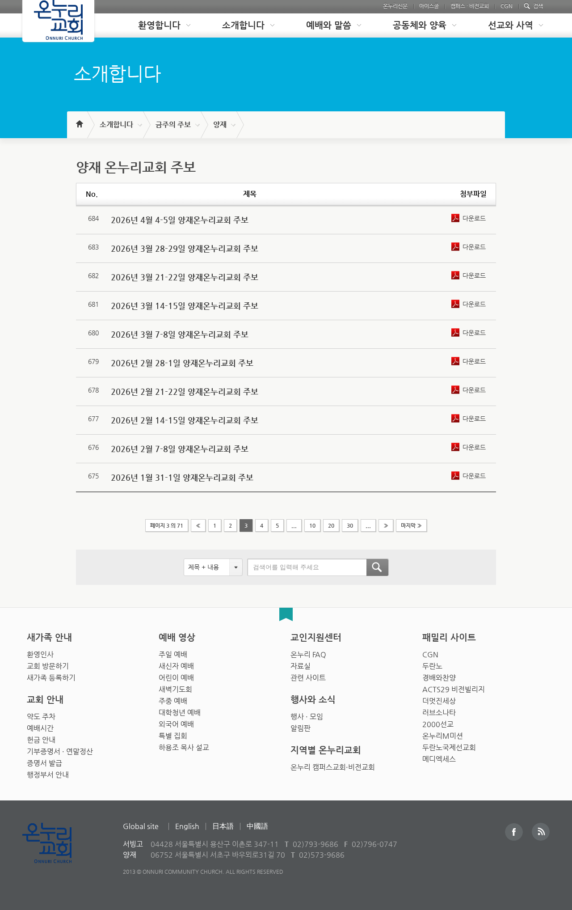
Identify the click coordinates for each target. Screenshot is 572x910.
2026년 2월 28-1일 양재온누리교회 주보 (182, 363)
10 (312, 525)
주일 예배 (173, 654)
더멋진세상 (439, 701)
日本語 (223, 826)
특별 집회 (173, 736)
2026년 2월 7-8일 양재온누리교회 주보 (179, 448)
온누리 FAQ (308, 654)
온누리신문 (395, 6)
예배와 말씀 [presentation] (328, 25)
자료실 (300, 666)
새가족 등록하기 (51, 677)
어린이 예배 (176, 677)
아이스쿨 (429, 6)
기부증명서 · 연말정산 (60, 751)
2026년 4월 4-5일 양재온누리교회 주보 (179, 219)
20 (331, 525)
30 (350, 525)
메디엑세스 (439, 759)
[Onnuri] (58, 21)
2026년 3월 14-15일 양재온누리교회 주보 (184, 305)
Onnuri (57, 852)
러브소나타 (439, 712)
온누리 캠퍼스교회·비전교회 (332, 767)
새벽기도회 (175, 689)
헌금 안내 (41, 740)
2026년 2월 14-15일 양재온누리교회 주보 (184, 420)
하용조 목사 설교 (184, 747)
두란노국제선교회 (449, 747)
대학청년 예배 (180, 712)
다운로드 (474, 218)
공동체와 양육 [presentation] (419, 25)
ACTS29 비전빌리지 (453, 689)
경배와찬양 (439, 677)
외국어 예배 (176, 724)
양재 (220, 124)
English (187, 826)
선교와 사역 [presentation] (510, 25)
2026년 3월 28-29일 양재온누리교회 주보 (184, 248)
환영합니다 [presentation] (159, 25)
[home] (79, 119)
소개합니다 (116, 124)
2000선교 (438, 724)
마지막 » (411, 525)
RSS (541, 832)
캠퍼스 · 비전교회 (469, 6)
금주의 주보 (173, 124)
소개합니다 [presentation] (243, 25)
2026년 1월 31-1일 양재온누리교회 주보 (182, 477)
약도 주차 (41, 716)
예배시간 (40, 728)
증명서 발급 (44, 763)
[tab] (157, 25)
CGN (506, 6)
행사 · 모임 (306, 716)
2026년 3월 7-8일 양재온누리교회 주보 (179, 334)
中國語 (257, 826)
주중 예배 (173, 701)
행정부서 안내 (48, 774)
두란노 (432, 666)
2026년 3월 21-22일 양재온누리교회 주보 (184, 277)
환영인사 (40, 654)
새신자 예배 (176, 666)
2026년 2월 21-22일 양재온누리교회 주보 (184, 391)
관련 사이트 (308, 677)
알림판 (300, 728)
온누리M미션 (442, 736)
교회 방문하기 (48, 666)
